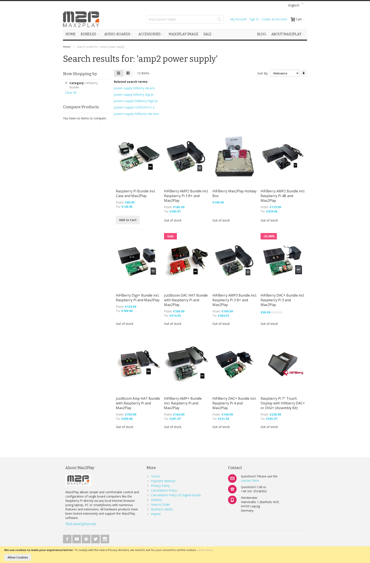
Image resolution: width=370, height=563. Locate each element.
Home (67, 47)
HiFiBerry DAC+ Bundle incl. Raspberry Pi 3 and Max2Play (282, 300)
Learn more (204, 550)
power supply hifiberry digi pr (134, 94)
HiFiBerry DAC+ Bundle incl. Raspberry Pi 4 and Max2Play (234, 403)
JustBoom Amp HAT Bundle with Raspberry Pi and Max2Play (138, 403)
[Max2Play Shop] (81, 19)
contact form (250, 480)
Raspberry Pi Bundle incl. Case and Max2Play (135, 193)
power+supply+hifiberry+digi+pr (136, 101)
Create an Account (274, 19)
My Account (238, 19)
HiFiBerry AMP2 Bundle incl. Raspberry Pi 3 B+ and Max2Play (186, 196)
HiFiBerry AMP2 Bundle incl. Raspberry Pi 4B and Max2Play (283, 196)
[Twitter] (96, 538)
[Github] (86, 538)
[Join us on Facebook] (67, 538)
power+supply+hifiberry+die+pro (136, 114)
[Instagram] (105, 538)
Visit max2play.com (80, 524)
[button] (296, 5)
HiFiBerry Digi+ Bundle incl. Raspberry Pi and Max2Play (138, 297)
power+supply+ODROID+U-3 (134, 107)
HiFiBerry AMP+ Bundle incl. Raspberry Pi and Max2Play (183, 403)
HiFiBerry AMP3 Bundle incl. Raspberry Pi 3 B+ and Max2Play (234, 300)
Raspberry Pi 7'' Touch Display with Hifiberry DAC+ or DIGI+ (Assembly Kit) (283, 403)
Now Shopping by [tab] (80, 73)
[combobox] (185, 19)
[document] (185, 554)
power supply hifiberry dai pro (134, 88)
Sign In (254, 19)
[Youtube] (77, 538)
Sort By (262, 73)
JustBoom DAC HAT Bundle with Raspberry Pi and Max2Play (186, 300)
